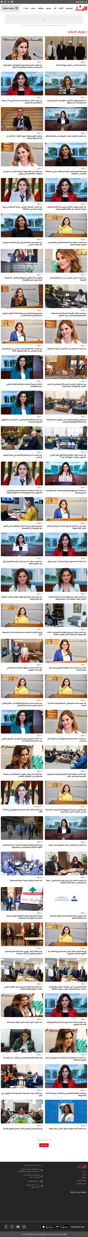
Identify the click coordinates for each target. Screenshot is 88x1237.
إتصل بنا (84, 1174)
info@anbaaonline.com (33, 1181)
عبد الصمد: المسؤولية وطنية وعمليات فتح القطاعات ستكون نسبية (66, 491)
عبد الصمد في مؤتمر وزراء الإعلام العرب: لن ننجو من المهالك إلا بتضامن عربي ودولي (22, 172)
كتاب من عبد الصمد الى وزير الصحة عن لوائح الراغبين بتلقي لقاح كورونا (66, 527)
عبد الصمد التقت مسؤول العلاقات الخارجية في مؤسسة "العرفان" (24, 668)
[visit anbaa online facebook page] (6, 1226)
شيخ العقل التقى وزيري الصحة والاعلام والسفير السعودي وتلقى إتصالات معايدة (23, 952)
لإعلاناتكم (83, 1177)
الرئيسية (69, 8)
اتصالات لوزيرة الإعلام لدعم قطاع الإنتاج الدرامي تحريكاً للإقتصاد (24, 385)
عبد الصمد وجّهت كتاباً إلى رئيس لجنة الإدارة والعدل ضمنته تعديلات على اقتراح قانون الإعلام (66, 208)
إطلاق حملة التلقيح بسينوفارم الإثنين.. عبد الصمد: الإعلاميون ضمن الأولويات (23, 278)
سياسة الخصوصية (82, 1180)
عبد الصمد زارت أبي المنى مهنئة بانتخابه (71, 65)
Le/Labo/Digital (62, 1234)
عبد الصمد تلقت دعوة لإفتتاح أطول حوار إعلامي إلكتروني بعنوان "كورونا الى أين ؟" (68, 456)
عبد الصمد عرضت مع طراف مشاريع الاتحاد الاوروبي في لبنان (21, 1094)
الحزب (33, 8)
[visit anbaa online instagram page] (24, 1226)
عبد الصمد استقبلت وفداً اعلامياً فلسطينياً (26, 880)
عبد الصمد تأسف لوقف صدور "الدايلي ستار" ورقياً (67, 1128)
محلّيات (83, 62)
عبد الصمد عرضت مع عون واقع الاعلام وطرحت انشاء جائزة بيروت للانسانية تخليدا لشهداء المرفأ (66, 633)
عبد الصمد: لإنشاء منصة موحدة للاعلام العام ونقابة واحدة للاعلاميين (66, 1023)
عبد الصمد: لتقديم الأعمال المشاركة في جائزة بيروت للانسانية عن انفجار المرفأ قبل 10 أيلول (22, 66)
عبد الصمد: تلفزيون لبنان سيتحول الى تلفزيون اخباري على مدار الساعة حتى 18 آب (22, 739)
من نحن (84, 1171)
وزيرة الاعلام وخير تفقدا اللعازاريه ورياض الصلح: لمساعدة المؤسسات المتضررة (24, 917)
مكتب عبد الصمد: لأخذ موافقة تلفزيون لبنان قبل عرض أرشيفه (67, 668)
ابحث (26, 8)
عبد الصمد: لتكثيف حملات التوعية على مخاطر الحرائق (66, 136)
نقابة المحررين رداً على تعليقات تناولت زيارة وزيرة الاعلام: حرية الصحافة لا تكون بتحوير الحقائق (67, 988)
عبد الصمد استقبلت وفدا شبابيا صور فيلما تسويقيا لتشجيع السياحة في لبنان (66, 775)
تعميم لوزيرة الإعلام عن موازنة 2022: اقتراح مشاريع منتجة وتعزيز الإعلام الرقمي (22, 314)
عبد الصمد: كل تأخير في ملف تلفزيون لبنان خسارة (67, 845)
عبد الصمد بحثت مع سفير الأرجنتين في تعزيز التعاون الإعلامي (22, 456)
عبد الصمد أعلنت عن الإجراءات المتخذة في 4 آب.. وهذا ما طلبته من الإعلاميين (22, 101)
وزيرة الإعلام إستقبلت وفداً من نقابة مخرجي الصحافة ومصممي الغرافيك (65, 172)
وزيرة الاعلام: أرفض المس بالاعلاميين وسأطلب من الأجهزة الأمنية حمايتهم (67, 952)
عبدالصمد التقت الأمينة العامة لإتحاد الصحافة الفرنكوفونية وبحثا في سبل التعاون (68, 314)
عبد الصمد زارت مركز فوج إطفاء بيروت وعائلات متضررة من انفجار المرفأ (21, 598)
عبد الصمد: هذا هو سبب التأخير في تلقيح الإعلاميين (66, 348)
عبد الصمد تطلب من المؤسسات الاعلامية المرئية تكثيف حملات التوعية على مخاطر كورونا (67, 598)
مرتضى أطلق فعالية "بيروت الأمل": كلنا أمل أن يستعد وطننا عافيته (24, 137)
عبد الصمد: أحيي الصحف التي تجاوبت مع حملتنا (24, 1022)
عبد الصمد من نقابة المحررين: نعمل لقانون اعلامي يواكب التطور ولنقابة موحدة (23, 988)
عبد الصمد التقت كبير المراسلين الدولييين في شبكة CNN (22, 810)
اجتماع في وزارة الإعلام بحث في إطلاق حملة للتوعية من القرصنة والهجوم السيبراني (66, 420)
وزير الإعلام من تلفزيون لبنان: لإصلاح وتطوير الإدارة (22, 1128)
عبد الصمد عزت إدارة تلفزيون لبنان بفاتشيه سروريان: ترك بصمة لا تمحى (22, 243)
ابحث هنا (44, 1145)
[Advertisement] (44, 19)
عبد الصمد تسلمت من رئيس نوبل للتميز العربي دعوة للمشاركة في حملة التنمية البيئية (66, 881)
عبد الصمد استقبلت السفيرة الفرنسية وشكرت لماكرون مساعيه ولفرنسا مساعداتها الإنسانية (24, 491)
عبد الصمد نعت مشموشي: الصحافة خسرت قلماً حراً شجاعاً (67, 704)
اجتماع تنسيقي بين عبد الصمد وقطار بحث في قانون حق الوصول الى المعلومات (22, 527)
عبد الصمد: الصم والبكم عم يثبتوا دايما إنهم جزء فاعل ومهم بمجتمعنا (65, 1058)
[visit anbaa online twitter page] (12, 1226)
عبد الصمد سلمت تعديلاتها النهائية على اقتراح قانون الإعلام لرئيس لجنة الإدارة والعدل (22, 704)
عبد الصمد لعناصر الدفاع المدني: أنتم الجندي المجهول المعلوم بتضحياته (21, 420)
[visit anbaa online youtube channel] (18, 1226)
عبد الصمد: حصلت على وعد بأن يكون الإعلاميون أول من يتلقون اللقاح (22, 562)
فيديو (48, 8)
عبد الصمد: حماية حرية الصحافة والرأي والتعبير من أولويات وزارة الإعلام (67, 243)
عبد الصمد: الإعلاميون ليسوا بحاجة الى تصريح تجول (67, 561)
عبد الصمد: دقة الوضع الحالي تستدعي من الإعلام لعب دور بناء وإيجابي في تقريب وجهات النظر (22, 349)
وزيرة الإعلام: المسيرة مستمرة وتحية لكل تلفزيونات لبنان (22, 633)
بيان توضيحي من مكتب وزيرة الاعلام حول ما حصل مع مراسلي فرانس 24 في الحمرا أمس (66, 810)
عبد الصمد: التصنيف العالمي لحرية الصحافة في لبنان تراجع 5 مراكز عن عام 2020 (22, 208)
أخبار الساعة (37, 806)
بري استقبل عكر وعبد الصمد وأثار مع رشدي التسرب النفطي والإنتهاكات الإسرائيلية (66, 385)
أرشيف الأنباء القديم (81, 1183)
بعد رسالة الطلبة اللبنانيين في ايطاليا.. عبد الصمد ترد (22, 1057)
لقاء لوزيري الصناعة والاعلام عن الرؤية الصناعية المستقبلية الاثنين (68, 917)
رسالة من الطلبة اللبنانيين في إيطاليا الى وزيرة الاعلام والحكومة (66, 1094)
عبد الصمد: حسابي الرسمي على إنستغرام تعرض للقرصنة (68, 278)
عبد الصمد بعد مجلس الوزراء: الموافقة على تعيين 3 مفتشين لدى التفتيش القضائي (22, 775)
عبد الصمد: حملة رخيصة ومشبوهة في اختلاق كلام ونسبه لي (67, 739)
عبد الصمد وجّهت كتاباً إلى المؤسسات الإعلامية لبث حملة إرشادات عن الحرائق (66, 101)
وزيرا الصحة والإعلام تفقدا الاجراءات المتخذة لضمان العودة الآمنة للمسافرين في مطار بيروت (22, 846)
